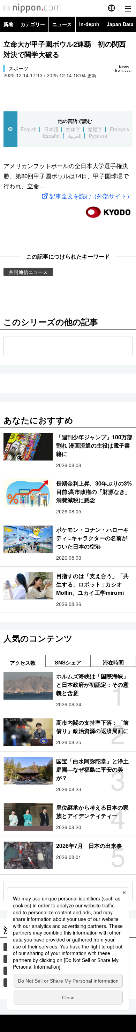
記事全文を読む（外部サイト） (91, 195)
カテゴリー (33, 24)
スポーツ (18, 68)
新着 (8, 24)
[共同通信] (108, 209)
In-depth (89, 24)
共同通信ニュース (28, 271)
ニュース (62, 24)
